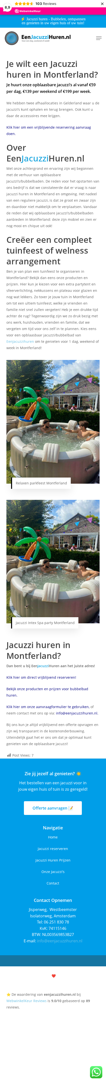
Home (53, 837)
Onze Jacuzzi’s (53, 871)
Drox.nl (72, 975)
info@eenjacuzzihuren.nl (76, 713)
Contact (53, 883)
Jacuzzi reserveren (53, 848)
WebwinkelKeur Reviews (26, 1000)
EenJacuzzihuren (20, 341)
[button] (99, 38)
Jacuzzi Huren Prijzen (53, 860)
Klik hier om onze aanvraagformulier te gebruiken (47, 706)
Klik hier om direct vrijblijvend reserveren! (41, 677)
